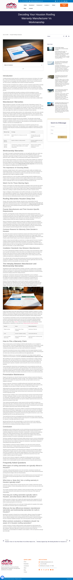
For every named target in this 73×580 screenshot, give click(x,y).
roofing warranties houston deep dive (30, 323)
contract (16, 321)
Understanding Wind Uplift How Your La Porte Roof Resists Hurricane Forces (61, 90)
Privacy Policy (69, 578)
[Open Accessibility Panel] (2, 577)
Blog (25, 8)
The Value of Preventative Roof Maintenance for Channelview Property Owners (61, 62)
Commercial (40, 5)
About (53, 5)
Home (25, 5)
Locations (47, 5)
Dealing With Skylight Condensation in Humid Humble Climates (61, 48)
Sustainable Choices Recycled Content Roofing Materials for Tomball (61, 76)
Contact (31, 8)
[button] (41, 65)
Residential (32, 5)
